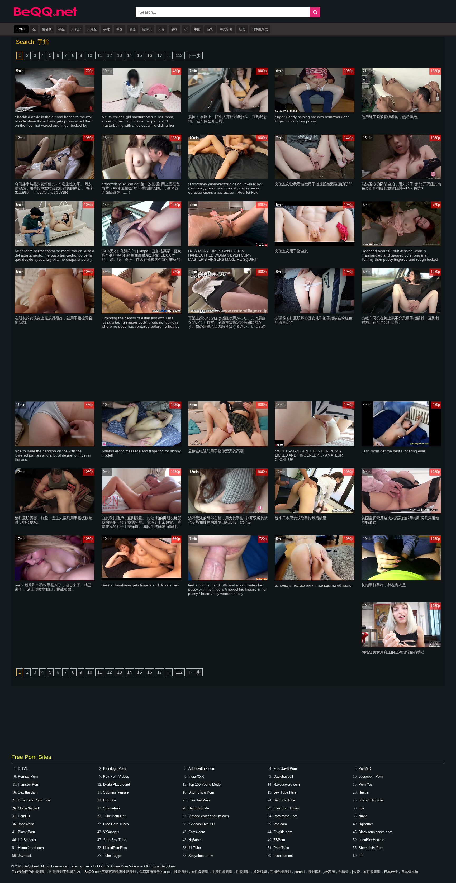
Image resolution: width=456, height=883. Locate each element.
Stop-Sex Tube (114, 840)
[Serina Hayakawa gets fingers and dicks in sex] (141, 579)
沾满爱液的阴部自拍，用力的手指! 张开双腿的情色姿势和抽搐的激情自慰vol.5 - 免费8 (401, 186)
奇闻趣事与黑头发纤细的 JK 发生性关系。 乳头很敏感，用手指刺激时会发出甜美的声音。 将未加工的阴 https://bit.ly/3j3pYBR (54, 188)
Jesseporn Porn (371, 776)
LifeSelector (27, 840)
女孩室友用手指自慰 (291, 251)
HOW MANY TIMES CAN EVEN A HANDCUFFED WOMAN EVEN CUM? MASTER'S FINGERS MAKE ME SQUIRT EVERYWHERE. (222, 257)
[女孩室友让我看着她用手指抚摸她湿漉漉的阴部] (314, 178)
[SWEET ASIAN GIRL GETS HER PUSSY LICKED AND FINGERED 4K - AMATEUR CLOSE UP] (314, 445)
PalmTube (281, 848)
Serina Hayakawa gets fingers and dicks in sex (140, 585)
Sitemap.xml (80, 866)
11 (99, 55)
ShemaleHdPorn (371, 848)
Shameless (111, 808)
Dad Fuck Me (198, 808)
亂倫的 (47, 29)
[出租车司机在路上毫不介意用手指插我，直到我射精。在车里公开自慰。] (401, 312)
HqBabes (195, 840)
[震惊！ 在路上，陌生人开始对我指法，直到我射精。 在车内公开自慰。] (228, 111)
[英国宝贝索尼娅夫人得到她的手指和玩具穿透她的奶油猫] (401, 512)
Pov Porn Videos (116, 776)
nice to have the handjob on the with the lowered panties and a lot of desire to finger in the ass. (53, 455)
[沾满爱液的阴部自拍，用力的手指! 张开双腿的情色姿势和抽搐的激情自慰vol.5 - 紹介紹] (228, 512)
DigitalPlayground (116, 784)
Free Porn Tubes (286, 808)
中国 (119, 29)
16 (149, 55)
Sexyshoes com (200, 856)
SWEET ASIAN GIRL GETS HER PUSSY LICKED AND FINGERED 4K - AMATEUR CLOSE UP (309, 455)
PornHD (24, 816)
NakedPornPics (115, 848)
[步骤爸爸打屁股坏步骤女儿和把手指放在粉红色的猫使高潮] (314, 312)
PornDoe (109, 800)
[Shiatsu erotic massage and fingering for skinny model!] (141, 445)
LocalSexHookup (371, 840)
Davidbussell (283, 776)
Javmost (24, 856)
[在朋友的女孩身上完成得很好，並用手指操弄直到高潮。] (54, 312)
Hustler (364, 792)
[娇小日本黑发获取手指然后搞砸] (314, 512)
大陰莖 (92, 29)
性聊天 (147, 29)
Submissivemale (116, 792)
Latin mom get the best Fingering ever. (394, 451)
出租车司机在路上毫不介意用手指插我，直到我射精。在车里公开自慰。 (400, 320)
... (168, 55)
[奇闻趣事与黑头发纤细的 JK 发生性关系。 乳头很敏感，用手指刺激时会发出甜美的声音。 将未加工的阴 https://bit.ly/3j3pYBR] (54, 178)
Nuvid (363, 816)
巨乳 (210, 29)
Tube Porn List (114, 816)
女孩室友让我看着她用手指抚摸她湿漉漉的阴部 (313, 184)
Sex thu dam (27, 792)
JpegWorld (26, 824)
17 (159, 55)
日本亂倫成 (260, 29)
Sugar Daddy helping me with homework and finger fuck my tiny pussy (312, 119)
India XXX (196, 776)
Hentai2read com (31, 848)
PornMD (365, 769)
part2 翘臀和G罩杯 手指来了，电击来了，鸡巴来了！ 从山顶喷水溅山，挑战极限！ (53, 587)
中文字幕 (226, 29)
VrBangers (111, 832)
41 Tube (194, 848)
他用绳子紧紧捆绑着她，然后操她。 (391, 117)
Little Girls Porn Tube (34, 800)
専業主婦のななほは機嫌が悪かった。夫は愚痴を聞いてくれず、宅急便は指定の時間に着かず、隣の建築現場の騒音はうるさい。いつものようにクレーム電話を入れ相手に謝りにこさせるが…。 (227, 326)
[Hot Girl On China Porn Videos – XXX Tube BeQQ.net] (45, 16)
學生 (61, 29)
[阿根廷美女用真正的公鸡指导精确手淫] (401, 646)
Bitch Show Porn (201, 792)
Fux (361, 808)
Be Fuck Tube (284, 800)
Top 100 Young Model (204, 784)
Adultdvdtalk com (201, 769)
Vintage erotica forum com (208, 816)
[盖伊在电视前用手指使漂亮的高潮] (228, 445)
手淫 (106, 29)
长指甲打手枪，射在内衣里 (384, 585)
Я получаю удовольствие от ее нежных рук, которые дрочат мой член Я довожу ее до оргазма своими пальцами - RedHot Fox (225, 188)
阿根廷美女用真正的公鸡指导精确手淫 (393, 652)
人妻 (161, 29)
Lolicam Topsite (371, 800)
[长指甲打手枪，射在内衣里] (401, 579)
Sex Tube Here (284, 792)
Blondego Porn (114, 769)
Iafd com (280, 824)
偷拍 (174, 29)
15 (139, 55)
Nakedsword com (286, 784)
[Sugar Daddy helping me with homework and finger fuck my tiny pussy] (314, 111)
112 (179, 55)
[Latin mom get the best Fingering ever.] (401, 445)
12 (109, 55)
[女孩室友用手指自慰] (314, 245)
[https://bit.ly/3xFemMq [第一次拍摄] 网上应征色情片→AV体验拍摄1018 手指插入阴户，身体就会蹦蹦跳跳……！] (141, 178)
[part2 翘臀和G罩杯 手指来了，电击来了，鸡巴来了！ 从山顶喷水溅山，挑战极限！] (54, 579)
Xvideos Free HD (201, 824)
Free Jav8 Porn (285, 769)
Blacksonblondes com (375, 832)
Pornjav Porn (28, 776)
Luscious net (283, 856)
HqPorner (366, 824)
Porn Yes (366, 784)
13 (119, 55)
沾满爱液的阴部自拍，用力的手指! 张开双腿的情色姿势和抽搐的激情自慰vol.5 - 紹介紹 (228, 520)
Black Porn (26, 832)
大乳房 (76, 29)
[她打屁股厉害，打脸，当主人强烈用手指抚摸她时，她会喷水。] (54, 512)
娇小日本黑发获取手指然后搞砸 (300, 518)
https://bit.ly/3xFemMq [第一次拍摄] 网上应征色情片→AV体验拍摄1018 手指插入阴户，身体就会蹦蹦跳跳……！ (141, 188)
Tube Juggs (112, 856)
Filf (361, 856)
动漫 (132, 29)
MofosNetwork (29, 808)
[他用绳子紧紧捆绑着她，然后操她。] (401, 111)
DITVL (23, 769)
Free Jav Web (199, 800)
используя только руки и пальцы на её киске (313, 585)
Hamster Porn (28, 784)
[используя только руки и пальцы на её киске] (314, 579)
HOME (21, 29)
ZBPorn (279, 840)
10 (89, 55)
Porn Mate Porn (285, 816)
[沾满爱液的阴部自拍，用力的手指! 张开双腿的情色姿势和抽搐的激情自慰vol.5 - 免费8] (401, 178)
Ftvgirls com (282, 832)
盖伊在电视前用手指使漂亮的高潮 (216, 451)
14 (129, 55)
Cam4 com (196, 832)
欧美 (242, 29)
